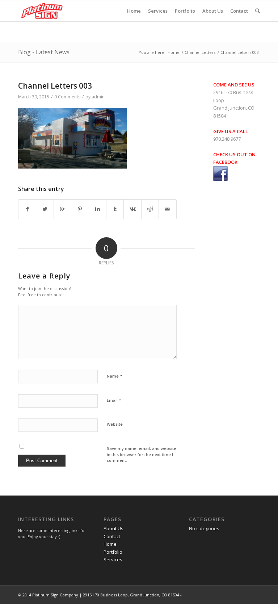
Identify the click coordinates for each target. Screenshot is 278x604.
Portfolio (113, 552)
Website (115, 424)
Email (114, 400)
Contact (112, 536)
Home (174, 52)
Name (114, 376)
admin (98, 97)
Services (113, 559)
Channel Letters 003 (55, 86)
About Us (113, 528)
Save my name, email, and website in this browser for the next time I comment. (141, 454)
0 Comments (67, 97)
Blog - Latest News (44, 52)
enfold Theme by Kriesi (205, 594)
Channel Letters (200, 52)
